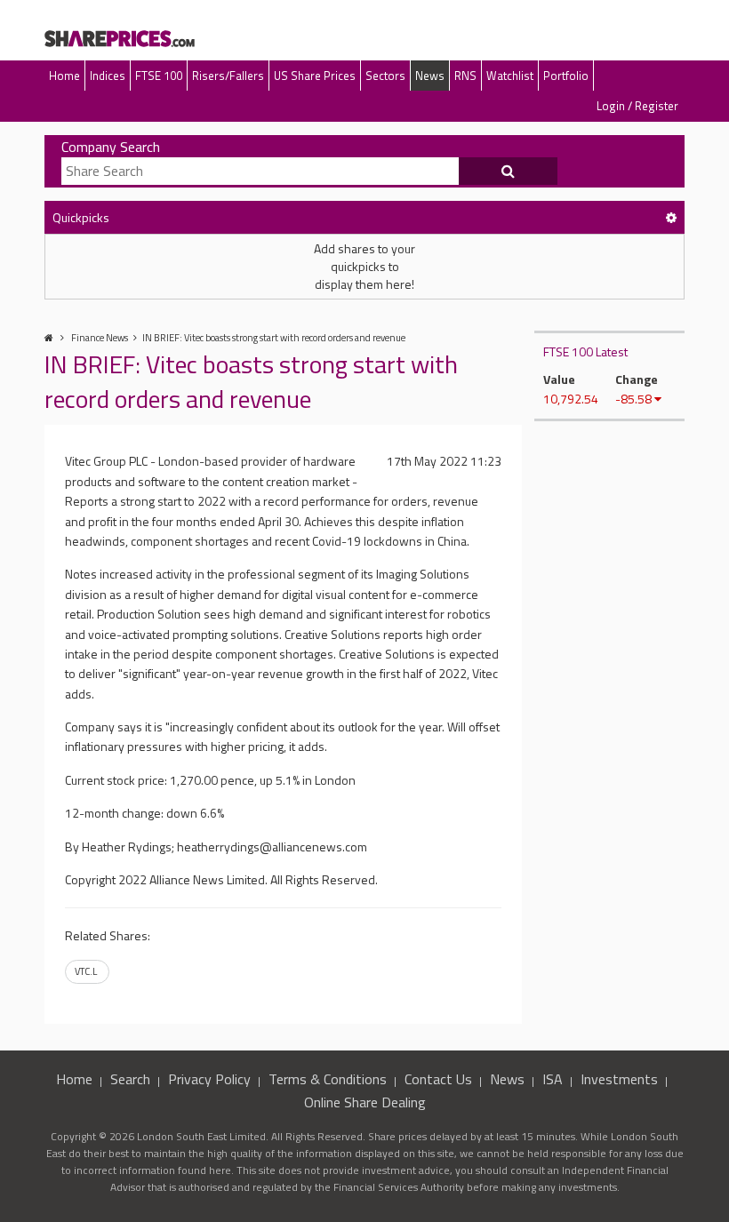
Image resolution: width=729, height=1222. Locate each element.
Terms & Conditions (327, 1079)
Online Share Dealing (365, 1102)
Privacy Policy (209, 1079)
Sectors (385, 75)
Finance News (99, 338)
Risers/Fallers (228, 75)
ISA (552, 1079)
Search (130, 1079)
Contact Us (438, 1079)
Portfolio (566, 75)
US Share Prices (315, 75)
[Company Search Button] (508, 171)
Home (64, 75)
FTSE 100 (158, 75)
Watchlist (509, 75)
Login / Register (637, 106)
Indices (107, 75)
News (430, 75)
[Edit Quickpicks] (671, 217)
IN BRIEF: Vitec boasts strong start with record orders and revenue (273, 338)
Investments (619, 1079)
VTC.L (86, 971)
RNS (465, 75)
